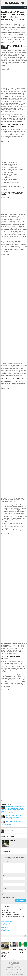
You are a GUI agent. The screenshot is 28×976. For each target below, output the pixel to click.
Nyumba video (4, 924)
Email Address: (5, 882)
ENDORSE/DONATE (19, 971)
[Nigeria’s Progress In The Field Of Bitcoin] (23, 944)
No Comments (23, 21)
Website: (4, 888)
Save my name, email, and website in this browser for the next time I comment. (13, 896)
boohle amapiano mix (5, 930)
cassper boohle (4, 926)
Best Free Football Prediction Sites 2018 (11, 918)
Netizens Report (4, 927)
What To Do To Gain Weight (8, 912)
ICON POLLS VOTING (20, 972)
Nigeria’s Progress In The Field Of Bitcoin (11, 914)
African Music (16, 21)
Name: (4, 875)
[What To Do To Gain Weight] (14, 944)
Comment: (5, 862)
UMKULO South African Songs (15, 974)
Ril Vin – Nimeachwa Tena (6, 921)
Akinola (2, 21)
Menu (3, 7)
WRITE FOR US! (9, 971)
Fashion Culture (7, 800)
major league (4, 928)
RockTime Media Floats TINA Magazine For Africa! (13, 916)
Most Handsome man (5, 923)
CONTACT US (20, 969)
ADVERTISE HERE (9, 972)
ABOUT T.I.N (12, 969)
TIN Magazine (14, 3)
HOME (6, 969)
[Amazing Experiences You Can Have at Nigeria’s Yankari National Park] (5, 946)
